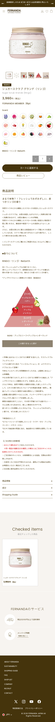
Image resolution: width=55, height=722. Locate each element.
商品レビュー (23, 175)
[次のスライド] (52, 3)
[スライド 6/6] (46, 75)
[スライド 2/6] (16, 75)
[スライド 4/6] (31, 75)
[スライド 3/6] (24, 75)
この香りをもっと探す (27, 343)
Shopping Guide (10, 494)
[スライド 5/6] (38, 75)
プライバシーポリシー (34, 708)
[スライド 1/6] (9, 75)
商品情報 (6, 481)
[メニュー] (4, 11)
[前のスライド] (3, 3)
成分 (4, 487)
